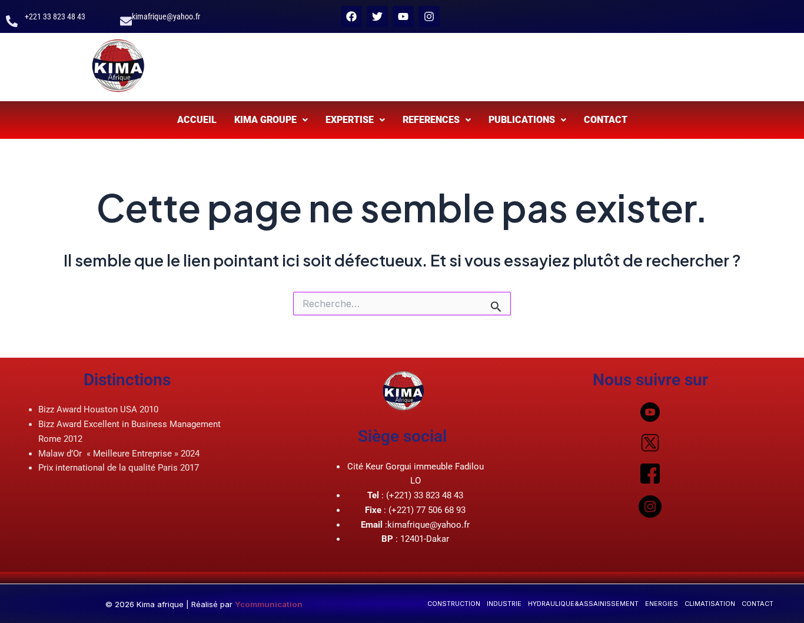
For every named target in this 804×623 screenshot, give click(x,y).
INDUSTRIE (504, 603)
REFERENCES (431, 119)
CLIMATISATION (710, 603)
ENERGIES (661, 603)
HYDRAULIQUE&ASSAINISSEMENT (583, 603)
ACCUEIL (197, 119)
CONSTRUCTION (453, 603)
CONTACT (605, 119)
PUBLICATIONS (522, 119)
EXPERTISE (349, 119)
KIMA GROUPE (265, 119)
